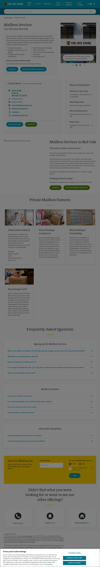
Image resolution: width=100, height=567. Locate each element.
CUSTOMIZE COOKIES (74, 553)
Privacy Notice (48, 564)
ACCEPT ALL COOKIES (74, 563)
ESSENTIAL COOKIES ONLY (74, 558)
